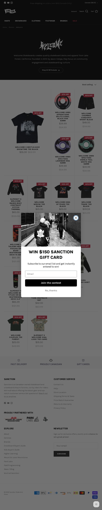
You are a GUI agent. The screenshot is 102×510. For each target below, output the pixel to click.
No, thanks (51, 290)
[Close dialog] (76, 218)
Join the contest (51, 282)
